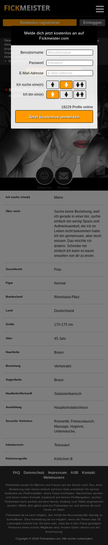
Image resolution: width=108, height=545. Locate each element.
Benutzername (31, 53)
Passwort (36, 63)
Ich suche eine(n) (29, 85)
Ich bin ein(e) (33, 94)
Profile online (77, 107)
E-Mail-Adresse (31, 73)
